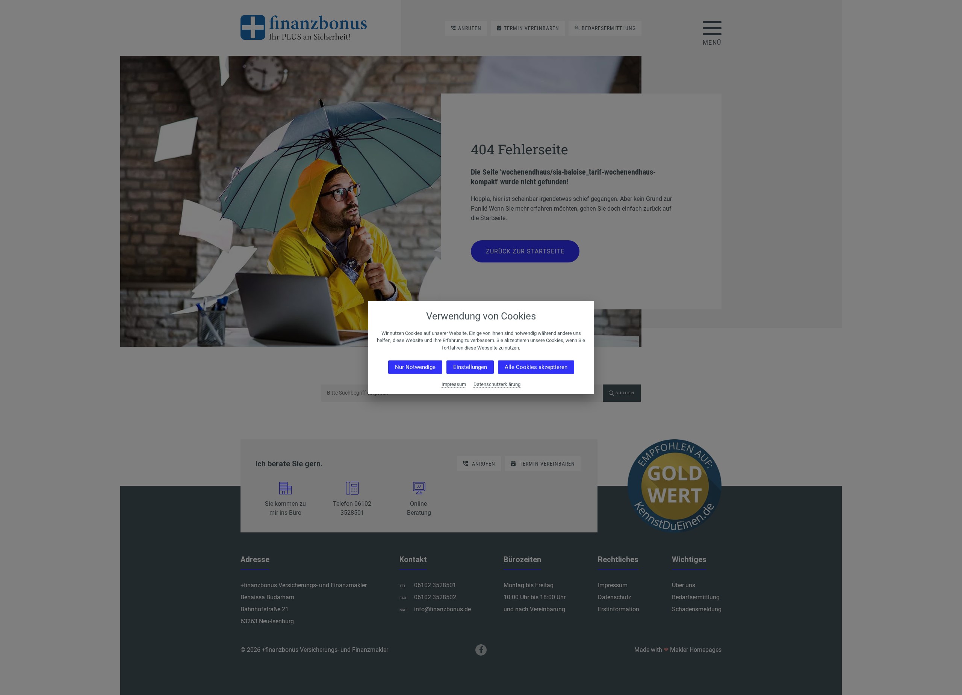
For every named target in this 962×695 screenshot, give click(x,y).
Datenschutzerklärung (496, 384)
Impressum (454, 384)
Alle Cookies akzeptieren (536, 367)
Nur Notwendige (415, 367)
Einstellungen (470, 367)
